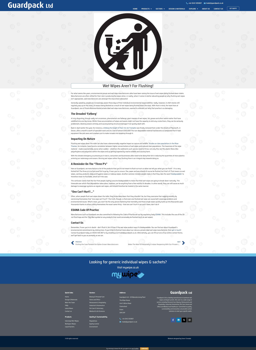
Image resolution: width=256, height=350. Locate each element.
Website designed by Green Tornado (179, 338)
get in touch (176, 230)
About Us (206, 8)
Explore (192, 8)
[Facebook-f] (173, 320)
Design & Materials (177, 8)
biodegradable (176, 174)
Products (145, 8)
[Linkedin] (178, 320)
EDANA (158, 214)
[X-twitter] (184, 320)
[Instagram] (189, 320)
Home (135, 8)
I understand (144, 349)
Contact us (218, 8)
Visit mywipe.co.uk (128, 267)
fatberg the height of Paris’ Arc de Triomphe (120, 128)
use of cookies (135, 349)
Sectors (159, 8)
